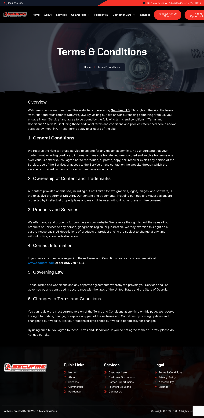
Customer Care (122, 14)
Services (61, 14)
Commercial (78, 14)
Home (36, 14)
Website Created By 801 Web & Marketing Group (31, 411)
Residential (101, 14)
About (48, 14)
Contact (145, 14)
